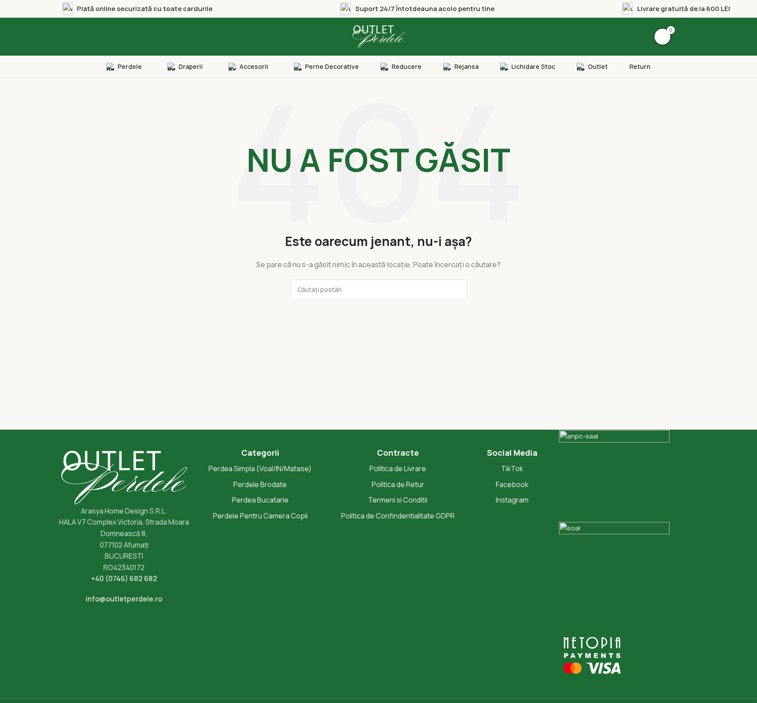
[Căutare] (67, 36)
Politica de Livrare (397, 468)
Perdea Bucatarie (260, 500)
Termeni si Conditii (397, 500)
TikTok (512, 468)
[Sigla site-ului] (378, 36)
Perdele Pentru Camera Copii (260, 516)
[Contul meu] (690, 36)
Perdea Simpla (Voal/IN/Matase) (260, 468)
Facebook (512, 484)
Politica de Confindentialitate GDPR (398, 516)
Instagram (512, 500)
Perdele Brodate (260, 484)
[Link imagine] (124, 476)
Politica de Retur (398, 484)
